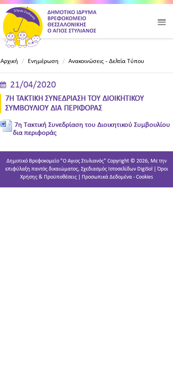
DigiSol (144, 169)
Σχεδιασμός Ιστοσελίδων (108, 169)
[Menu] (162, 22)
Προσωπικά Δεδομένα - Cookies (117, 177)
